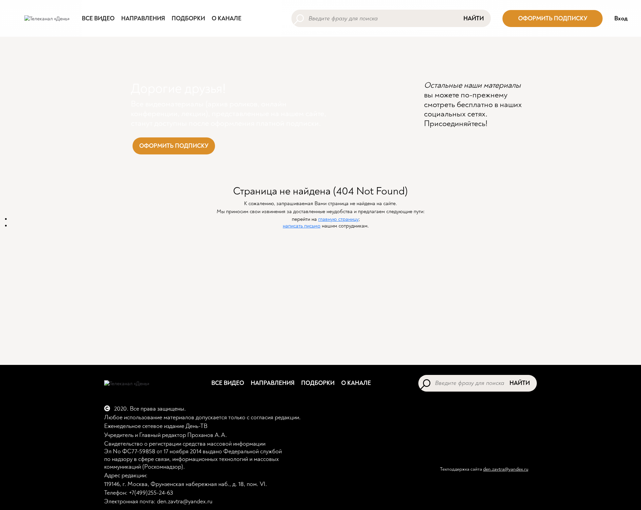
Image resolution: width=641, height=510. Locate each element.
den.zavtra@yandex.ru (505, 469)
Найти (473, 18)
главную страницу (338, 219)
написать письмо (301, 225)
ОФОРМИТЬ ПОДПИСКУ (552, 18)
